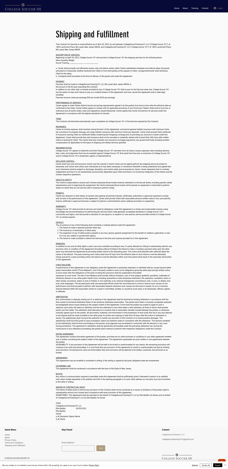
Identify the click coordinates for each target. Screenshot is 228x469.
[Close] (225, 465)
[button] (195, 8)
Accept (217, 465)
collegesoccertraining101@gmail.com (178, 439)
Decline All (206, 465)
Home (7, 435)
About (7, 437)
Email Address (68, 443)
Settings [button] (195, 465)
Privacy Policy (11, 440)
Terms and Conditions (14, 443)
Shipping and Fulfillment (15, 445)
